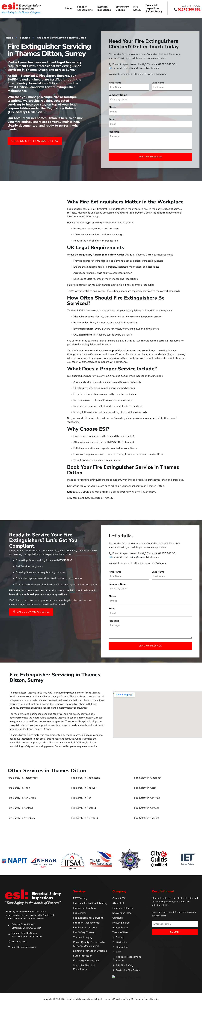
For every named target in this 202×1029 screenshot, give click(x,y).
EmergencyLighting (122, 8)
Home (68, 8)
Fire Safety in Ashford (20, 808)
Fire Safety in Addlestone (85, 777)
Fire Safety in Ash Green (22, 798)
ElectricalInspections (104, 8)
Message (114, 131)
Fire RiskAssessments (85, 8)
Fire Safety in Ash (81, 798)
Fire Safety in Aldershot (147, 777)
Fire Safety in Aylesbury (21, 818)
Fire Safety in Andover (83, 788)
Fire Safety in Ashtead (146, 808)
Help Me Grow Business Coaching (142, 999)
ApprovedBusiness (162, 940)
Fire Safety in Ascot (145, 788)
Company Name (118, 95)
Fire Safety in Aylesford (84, 818)
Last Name (158, 82)
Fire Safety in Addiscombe (23, 777)
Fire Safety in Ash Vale (147, 798)
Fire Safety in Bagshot (146, 818)
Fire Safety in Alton (19, 788)
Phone (112, 107)
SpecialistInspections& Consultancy (154, 8)
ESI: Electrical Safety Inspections (170, 947)
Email (112, 119)
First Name (115, 82)
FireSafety (137, 8)
